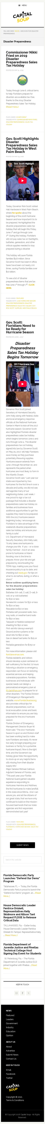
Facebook (10, 1074)
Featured (20, 298)
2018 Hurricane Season (26, 301)
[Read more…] (12, 107)
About (9, 1046)
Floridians (10, 827)
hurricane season (22, 827)
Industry (10, 1027)
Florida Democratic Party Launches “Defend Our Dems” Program (22, 878)
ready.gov (23, 573)
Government (21, 117)
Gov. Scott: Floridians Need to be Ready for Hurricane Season (20, 327)
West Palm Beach (29, 308)
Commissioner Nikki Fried (27, 119)
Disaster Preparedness (15, 122)
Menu (24, 5)
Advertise (10, 1051)
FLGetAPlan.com (14, 690)
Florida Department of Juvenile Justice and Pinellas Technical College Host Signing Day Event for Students (22, 949)
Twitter (9, 1078)
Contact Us (11, 1059)
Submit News (22, 845)
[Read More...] (11, 935)
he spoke (17, 213)
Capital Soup (22, 17)
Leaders (10, 1019)
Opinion (9, 1035)
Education (10, 1031)
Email (8, 1070)
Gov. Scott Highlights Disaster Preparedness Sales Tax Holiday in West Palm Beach (22, 145)
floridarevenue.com (15, 654)
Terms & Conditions (15, 1100)
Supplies (18, 308)
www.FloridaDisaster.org (25, 700)
